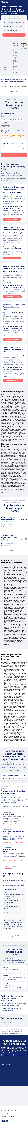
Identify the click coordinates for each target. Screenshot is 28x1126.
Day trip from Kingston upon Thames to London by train (14, 188)
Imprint (3, 1110)
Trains (8, 1030)
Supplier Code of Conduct (8, 1116)
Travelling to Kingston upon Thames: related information (12, 1009)
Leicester (4, 122)
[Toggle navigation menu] (26, 2)
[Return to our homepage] (4, 2)
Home (3, 1030)
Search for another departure (13, 116)
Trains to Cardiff (6, 1023)
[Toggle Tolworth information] (24, 986)
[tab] (6, 806)
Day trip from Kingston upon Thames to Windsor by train (14, 228)
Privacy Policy (5, 1113)
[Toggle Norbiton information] (24, 977)
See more (4, 126)
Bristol (4, 120)
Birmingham (12, 120)
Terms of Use (12, 1110)
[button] (8, 26)
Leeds (20, 120)
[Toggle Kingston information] (24, 969)
